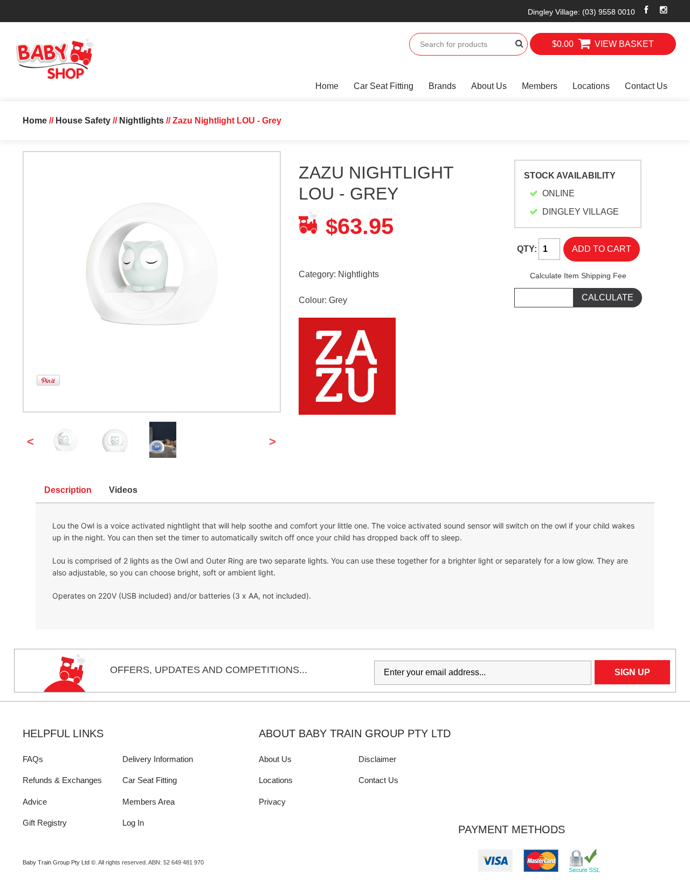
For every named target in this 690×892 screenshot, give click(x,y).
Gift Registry (45, 822)
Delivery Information (157, 759)
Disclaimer (377, 759)
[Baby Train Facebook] (646, 9)
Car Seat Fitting (383, 86)
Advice (35, 801)
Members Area (148, 801)
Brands (442, 86)
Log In (133, 822)
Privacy (272, 801)
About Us (489, 86)
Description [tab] (68, 490)
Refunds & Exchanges (62, 780)
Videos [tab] (123, 490)
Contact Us (646, 86)
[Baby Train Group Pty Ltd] (54, 59)
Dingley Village (581, 12)
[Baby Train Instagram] (663, 9)
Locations (591, 86)
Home (327, 86)
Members (539, 86)
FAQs (33, 759)
